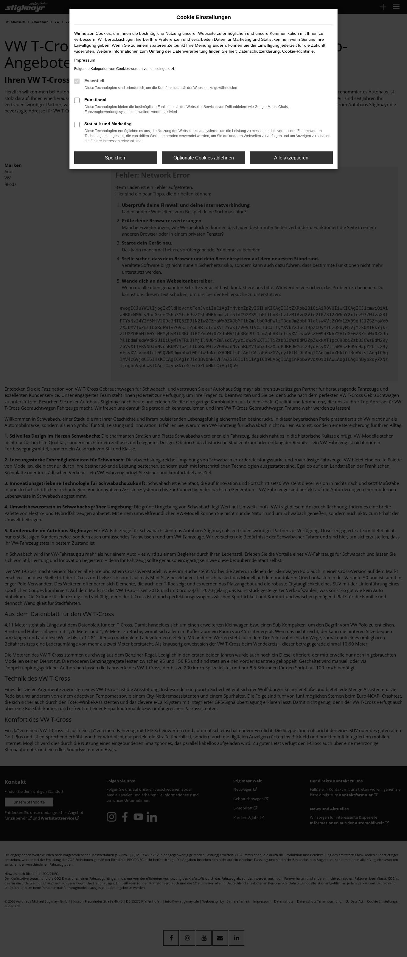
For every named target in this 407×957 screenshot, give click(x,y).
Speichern (116, 157)
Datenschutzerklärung (259, 51)
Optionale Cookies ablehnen (203, 157)
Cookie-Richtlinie (298, 51)
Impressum (84, 60)
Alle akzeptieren (291, 157)
